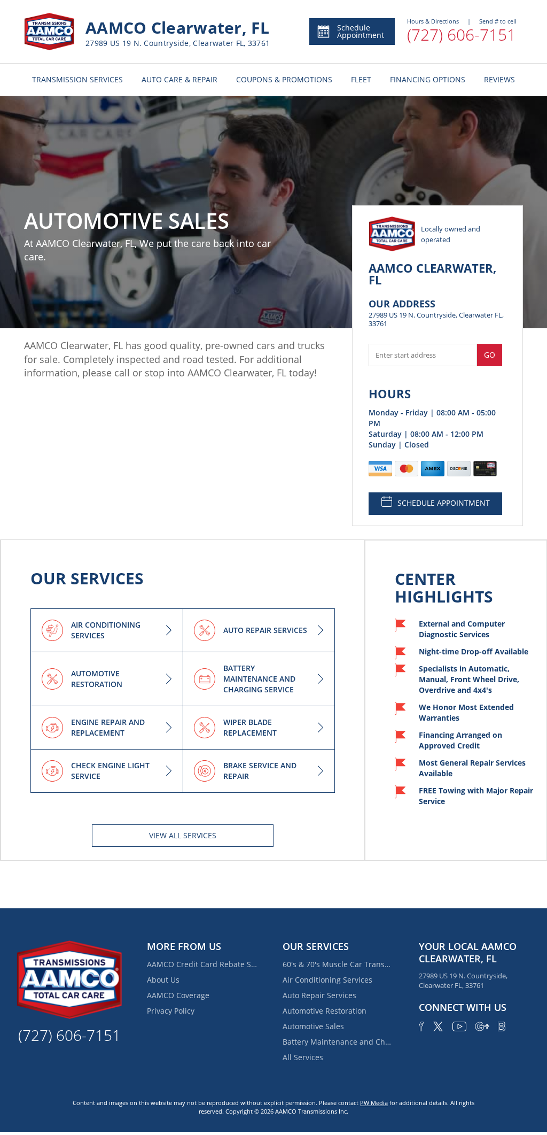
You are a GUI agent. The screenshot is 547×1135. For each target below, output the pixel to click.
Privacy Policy (170, 1011)
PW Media (374, 1103)
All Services (303, 1057)
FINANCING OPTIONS (427, 79)
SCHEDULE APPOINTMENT (443, 503)
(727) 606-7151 (461, 34)
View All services (182, 835)
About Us (163, 980)
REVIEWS (499, 79)
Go (489, 355)
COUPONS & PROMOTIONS (284, 79)
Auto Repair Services (319, 995)
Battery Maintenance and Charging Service (339, 1042)
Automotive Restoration (324, 1011)
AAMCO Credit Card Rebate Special (203, 964)
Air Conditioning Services (327, 980)
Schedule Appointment (360, 31)
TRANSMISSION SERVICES (77, 79)
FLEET (361, 79)
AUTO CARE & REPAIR (179, 79)
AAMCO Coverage (178, 995)
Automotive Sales (313, 1026)
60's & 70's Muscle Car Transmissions (339, 964)
